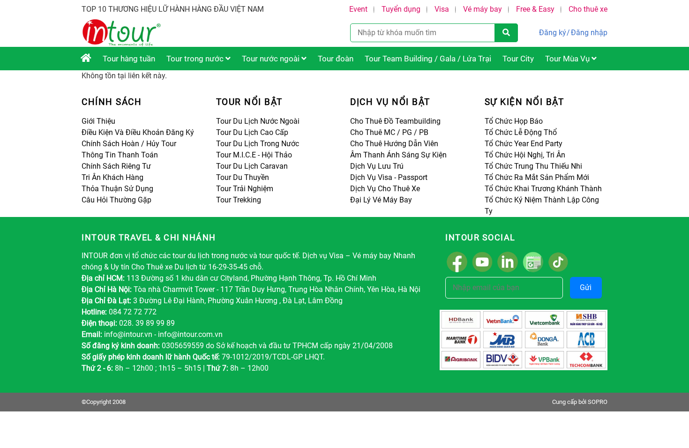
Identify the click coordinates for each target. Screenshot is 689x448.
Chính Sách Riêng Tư (116, 166)
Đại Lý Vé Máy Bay (381, 199)
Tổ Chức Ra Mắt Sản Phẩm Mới (537, 177)
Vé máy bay (482, 9)
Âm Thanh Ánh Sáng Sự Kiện (398, 154)
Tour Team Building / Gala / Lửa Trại (428, 58)
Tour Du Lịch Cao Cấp (252, 132)
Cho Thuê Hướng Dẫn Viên (394, 143)
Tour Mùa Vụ (568, 58)
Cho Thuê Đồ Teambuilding (395, 121)
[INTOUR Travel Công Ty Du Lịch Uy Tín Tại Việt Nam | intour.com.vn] (86, 58)
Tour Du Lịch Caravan (252, 166)
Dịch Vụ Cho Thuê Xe (385, 188)
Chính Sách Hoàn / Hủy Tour (129, 143)
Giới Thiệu (98, 121)
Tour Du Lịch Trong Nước (257, 143)
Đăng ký (552, 32)
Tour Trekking (238, 199)
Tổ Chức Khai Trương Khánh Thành (543, 188)
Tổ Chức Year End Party (523, 143)
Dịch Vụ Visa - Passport (388, 177)
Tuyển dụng (401, 9)
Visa (441, 9)
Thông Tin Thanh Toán (120, 154)
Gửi (586, 287)
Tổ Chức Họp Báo (514, 121)
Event (358, 9)
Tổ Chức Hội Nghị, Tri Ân (525, 154)
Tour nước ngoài (271, 58)
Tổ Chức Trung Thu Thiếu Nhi (533, 166)
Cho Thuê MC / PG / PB (389, 132)
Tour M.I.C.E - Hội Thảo (254, 154)
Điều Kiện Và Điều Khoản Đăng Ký (138, 132)
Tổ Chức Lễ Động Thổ (521, 132)
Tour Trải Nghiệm (244, 188)
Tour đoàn (335, 58)
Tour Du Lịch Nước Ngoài (258, 121)
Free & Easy (535, 9)
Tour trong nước (195, 58)
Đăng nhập (589, 32)
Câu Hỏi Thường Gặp (116, 199)
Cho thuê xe (588, 9)
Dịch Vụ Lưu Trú (377, 166)
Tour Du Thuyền (242, 177)
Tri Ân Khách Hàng (112, 177)
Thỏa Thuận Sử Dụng (117, 188)
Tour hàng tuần (129, 58)
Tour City (518, 58)
